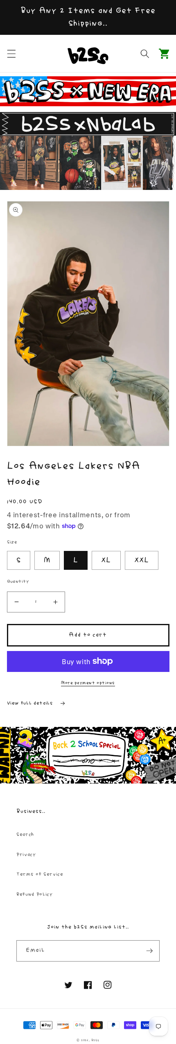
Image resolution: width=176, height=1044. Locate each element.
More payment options (88, 683)
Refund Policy (34, 894)
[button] (11, 53)
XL (106, 560)
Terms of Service (39, 874)
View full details (31, 703)
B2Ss (95, 1040)
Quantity (18, 581)
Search (25, 834)
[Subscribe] (149, 951)
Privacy (26, 854)
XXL (141, 560)
